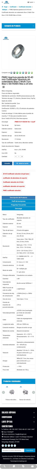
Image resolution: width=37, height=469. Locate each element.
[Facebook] (3, 445)
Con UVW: (5, 153)
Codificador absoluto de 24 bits (13, 182)
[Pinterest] (15, 445)
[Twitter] (9, 445)
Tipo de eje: (5, 125)
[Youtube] (12, 445)
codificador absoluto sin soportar (14, 186)
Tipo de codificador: (8, 143)
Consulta (7, 163)
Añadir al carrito (23, 163)
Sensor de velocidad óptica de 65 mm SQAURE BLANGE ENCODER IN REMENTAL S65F (25, 399)
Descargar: (5, 122)
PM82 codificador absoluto (12, 190)
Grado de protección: (8, 146)
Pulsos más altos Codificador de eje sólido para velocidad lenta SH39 (12, 399)
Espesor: (4, 132)
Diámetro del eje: (7, 136)
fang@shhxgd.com (20, 434)
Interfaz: (4, 149)
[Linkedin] (6, 445)
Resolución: (5, 139)
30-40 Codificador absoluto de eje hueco (16, 174)
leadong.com (23, 461)
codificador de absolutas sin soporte (15, 178)
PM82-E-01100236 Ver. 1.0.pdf (25, 122)
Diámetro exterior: (7, 129)
